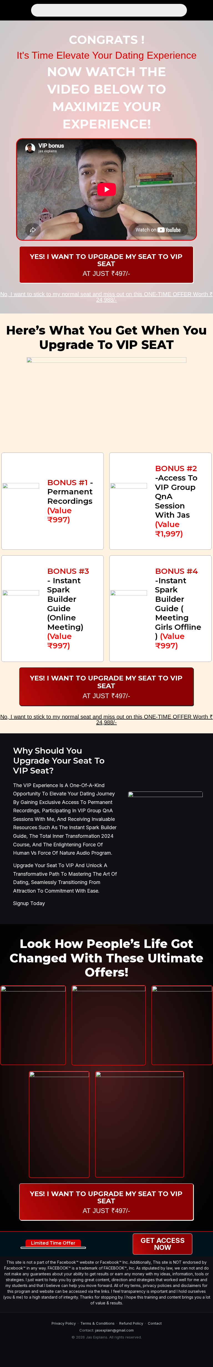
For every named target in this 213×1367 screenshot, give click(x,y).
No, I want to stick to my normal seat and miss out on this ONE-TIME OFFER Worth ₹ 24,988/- (106, 297)
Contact (155, 1323)
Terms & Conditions (97, 1323)
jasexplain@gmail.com (114, 1330)
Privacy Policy (64, 1323)
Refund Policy (131, 1323)
